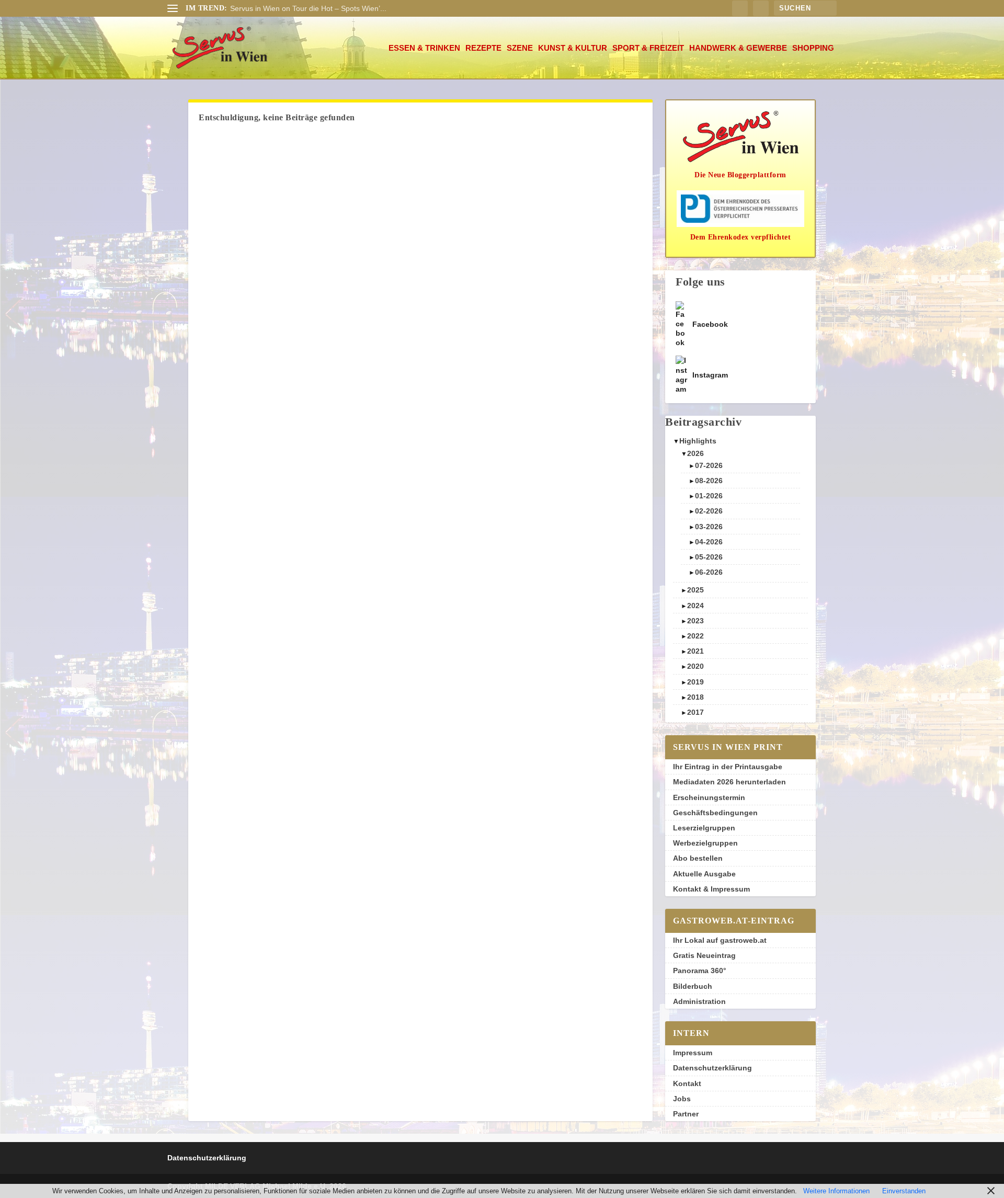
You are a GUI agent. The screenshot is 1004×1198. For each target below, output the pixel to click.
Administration (699, 1001)
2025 (695, 590)
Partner (686, 1114)
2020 (695, 666)
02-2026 (709, 511)
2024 (695, 605)
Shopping (813, 48)
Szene (520, 48)
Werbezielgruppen (705, 843)
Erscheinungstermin (709, 797)
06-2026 (709, 572)
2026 (695, 453)
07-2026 (709, 465)
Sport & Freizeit (648, 48)
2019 (695, 682)
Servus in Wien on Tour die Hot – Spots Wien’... (308, 8)
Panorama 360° (699, 970)
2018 (695, 697)
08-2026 (709, 480)
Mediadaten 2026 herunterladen (729, 782)
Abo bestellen (698, 858)
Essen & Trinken (424, 48)
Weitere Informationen (836, 1191)
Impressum (692, 1052)
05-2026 (709, 557)
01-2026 (709, 496)
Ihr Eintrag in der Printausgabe (727, 766)
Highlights (697, 441)
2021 (695, 651)
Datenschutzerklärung (712, 1068)
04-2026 (709, 542)
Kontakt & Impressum (711, 889)
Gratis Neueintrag (704, 955)
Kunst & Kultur (572, 48)
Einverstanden (904, 1191)
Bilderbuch (692, 986)
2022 (695, 636)
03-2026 (709, 526)
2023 (695, 621)
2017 (695, 712)
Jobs (682, 1098)
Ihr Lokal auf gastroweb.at (720, 940)
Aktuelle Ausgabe (704, 874)
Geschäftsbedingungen (715, 812)
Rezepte (483, 48)
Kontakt (687, 1083)
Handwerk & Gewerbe (738, 48)
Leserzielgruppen (704, 828)
